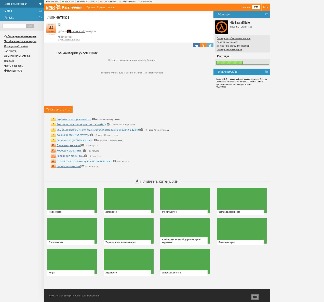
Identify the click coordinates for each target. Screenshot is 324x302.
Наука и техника (87, 2)
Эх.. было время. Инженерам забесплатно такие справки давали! (98, 129)
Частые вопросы (13, 65)
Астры (52, 272)
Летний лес (111, 211)
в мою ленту (246, 7)
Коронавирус (52, 2)
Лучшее (91, 7)
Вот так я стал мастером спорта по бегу (81, 124)
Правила (9, 60)
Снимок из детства (171, 272)
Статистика (246, 26)
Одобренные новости (227, 42)
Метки (8, 10)
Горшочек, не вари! (69, 145)
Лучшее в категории (158, 181)
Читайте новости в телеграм (20, 41)
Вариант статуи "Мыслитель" (75, 140)
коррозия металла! (69, 166)
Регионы (9, 17)
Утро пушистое (169, 211)
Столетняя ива (56, 242)
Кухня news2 (128, 2)
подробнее (221, 86)
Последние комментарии (229, 49)
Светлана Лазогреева (229, 211)
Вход (265, 7)
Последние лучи (227, 242)
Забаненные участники (17, 56)
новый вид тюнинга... (70, 155)
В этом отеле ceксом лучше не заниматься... (85, 160)
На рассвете (55, 211)
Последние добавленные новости (233, 38)
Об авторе (224, 14)
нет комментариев (70, 39)
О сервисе (64, 295)
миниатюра (67, 36)
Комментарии (145, 2)
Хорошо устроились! (69, 150)
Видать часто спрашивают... (74, 119)
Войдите (105, 72)
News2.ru (53, 295)
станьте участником (126, 72)
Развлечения (108, 2)
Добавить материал (16, 3)
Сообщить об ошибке (16, 46)
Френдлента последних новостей (233, 45)
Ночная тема (14, 70)
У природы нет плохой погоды (120, 242)
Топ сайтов (10, 51)
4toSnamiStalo (78, 31)
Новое (111, 7)
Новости (68, 2)
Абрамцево (111, 272)
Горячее (101, 7)
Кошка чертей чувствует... (73, 134)
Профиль (234, 26)
